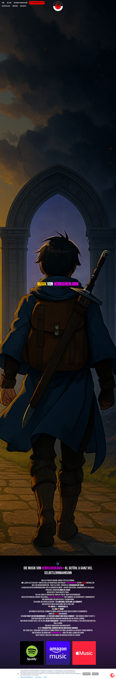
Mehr (45, 677)
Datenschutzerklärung (26, 677)
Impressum (38, 677)
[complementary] (112, 675)
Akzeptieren (86, 673)
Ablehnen (95, 673)
